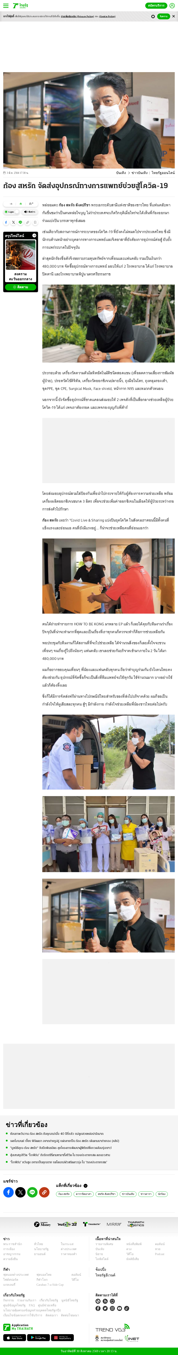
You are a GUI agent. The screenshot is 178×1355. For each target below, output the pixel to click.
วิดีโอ (128, 1254)
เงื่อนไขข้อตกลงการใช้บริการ (20, 1315)
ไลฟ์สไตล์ (101, 1259)
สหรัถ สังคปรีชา (105, 1194)
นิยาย (99, 1254)
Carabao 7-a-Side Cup (49, 1284)
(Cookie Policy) (107, 16)
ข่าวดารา (143, 1194)
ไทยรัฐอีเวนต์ (104, 1275)
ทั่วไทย (37, 1244)
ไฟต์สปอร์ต (9, 1279)
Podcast (158, 1254)
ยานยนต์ (38, 1254)
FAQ (28, 1305)
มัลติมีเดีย (131, 1259)
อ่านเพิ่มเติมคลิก (77, 16)
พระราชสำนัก (11, 1244)
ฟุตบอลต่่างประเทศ (14, 1274)
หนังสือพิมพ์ (132, 1244)
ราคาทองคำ (67, 1254)
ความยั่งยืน (10, 1259)
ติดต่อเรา (45, 1315)
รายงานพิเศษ (104, 1244)
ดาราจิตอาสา (83, 1194)
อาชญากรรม (11, 1254)
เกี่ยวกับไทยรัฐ (45, 1300)
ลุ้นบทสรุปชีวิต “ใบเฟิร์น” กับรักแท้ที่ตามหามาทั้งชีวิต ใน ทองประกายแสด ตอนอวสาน (60, 1154)
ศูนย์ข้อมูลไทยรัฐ (13, 1305)
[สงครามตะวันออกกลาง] (20, 255)
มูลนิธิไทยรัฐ (65, 1300)
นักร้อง (158, 1194)
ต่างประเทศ (67, 1249)
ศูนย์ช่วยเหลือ (43, 1305)
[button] (6, 222)
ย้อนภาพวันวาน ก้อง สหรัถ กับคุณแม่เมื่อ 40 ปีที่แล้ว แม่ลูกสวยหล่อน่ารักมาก (57, 1133)
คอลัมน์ (157, 1244)
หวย (155, 1249)
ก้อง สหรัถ (63, 1194)
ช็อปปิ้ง (100, 1269)
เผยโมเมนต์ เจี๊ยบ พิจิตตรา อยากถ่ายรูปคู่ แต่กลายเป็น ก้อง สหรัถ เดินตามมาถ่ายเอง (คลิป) (64, 1141)
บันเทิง (126, 173)
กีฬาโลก (38, 1279)
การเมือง (8, 1249)
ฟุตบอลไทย (40, 1274)
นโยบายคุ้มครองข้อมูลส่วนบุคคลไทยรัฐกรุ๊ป (28, 1310)
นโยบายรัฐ (39, 1249)
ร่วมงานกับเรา (25, 1300)
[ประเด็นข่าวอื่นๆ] (34, 235)
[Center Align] (173, 16)
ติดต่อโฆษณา (63, 1315)
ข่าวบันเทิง (144, 173)
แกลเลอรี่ (8, 1284)
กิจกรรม (8, 1300)
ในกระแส (65, 1244)
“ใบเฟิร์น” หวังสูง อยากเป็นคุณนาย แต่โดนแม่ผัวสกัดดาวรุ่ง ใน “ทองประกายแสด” (58, 1162)
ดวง (127, 1249)
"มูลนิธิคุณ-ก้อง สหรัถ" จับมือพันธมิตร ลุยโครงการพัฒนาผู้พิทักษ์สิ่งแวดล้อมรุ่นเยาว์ (61, 1148)
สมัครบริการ (157, 5)
